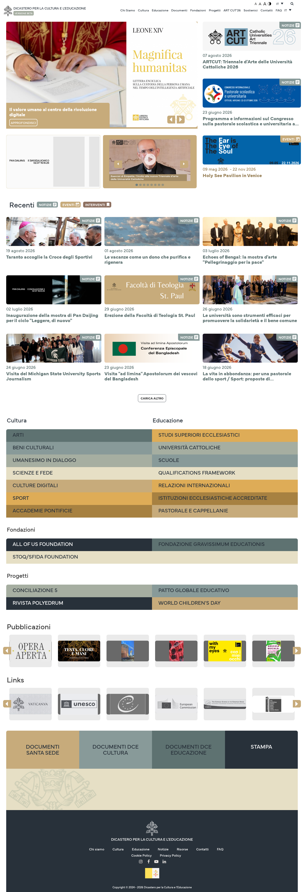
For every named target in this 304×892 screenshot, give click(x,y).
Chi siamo (96, 849)
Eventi (68, 204)
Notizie (45, 204)
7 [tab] (159, 185)
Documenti (179, 10)
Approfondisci (23, 122)
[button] (150, 160)
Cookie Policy (141, 855)
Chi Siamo (127, 10)
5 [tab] (152, 185)
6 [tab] (156, 185)
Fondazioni (198, 10)
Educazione (160, 10)
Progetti (215, 10)
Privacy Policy (170, 855)
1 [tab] (137, 185)
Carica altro (152, 398)
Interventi (95, 204)
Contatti (267, 10)
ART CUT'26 (232, 10)
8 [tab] (163, 185)
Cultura (143, 10)
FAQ (279, 10)
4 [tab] (148, 185)
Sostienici (251, 10)
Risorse (182, 849)
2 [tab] (141, 185)
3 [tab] (144, 185)
